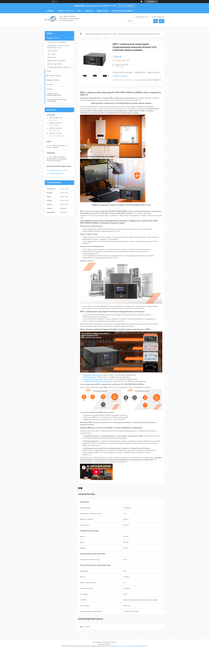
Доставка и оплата (54, 75)
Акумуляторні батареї (54, 64)
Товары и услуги (64, 11)
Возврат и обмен (53, 80)
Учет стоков (51, 54)
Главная (50, 11)
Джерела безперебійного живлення (98, 34)
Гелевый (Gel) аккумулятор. (94, 379)
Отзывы (50, 84)
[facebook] (79, 488)
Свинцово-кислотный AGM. (93, 375)
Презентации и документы (122, 11)
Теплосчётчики (52, 51)
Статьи (49, 89)
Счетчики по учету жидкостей (57, 42)
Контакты (89, 11)
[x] (81, 488)
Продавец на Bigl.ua (104, 644)
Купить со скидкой (126, 6)
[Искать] (155, 21)
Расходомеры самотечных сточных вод (57, 100)
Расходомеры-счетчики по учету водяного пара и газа (58, 46)
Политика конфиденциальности (137, 646)
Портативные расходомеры (56, 60)
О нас (79, 11)
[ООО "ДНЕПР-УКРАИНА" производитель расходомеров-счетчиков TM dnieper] (51, 18)
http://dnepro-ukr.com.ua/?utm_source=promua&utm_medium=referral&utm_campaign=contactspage (60, 170)
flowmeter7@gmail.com (56, 173)
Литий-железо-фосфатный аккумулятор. (98, 381)
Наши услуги (51, 57)
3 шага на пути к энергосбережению (54, 94)
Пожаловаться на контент (118, 646)
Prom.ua (114, 642)
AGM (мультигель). (90, 377)
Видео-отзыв (102, 11)
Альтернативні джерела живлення (58, 67)
